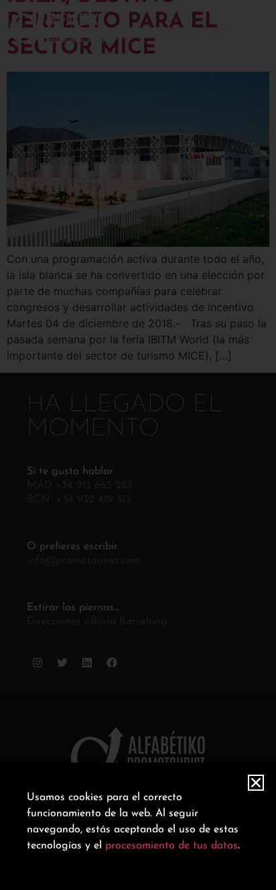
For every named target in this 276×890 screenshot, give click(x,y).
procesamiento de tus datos (171, 845)
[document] (138, 445)
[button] (256, 782)
